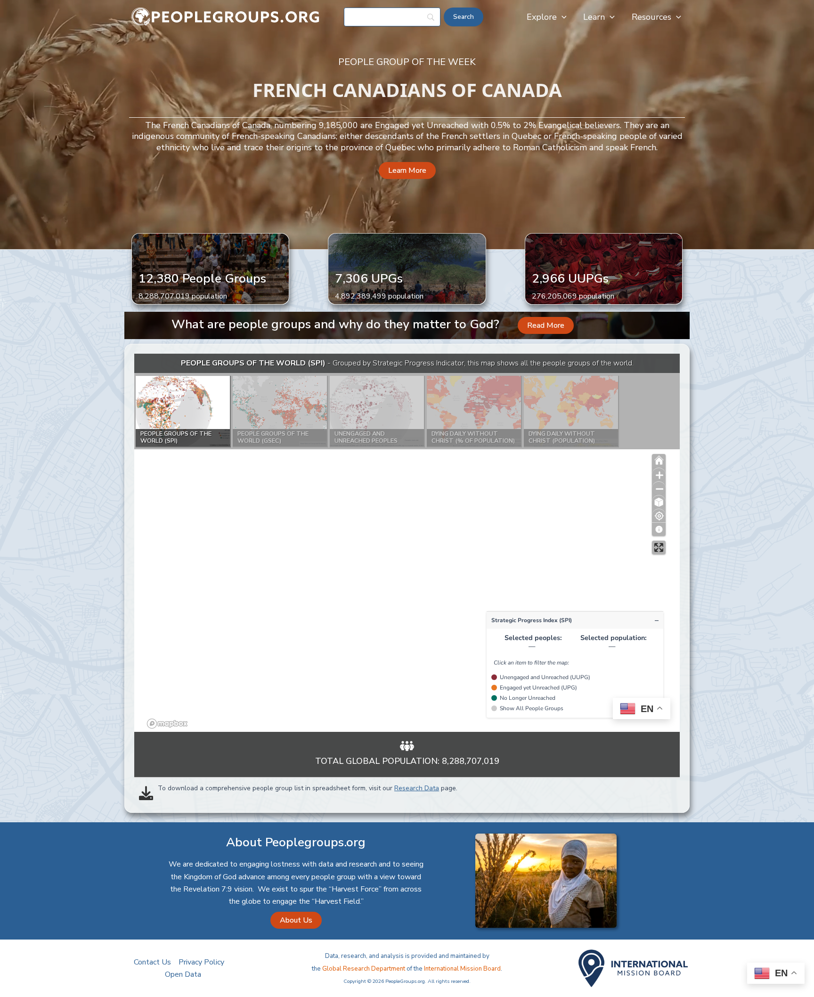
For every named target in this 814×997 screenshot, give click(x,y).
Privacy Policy (201, 962)
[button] (562, 17)
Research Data (416, 788)
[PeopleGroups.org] (225, 16)
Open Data (183, 974)
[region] (407, 543)
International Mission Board (462, 969)
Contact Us (152, 962)
